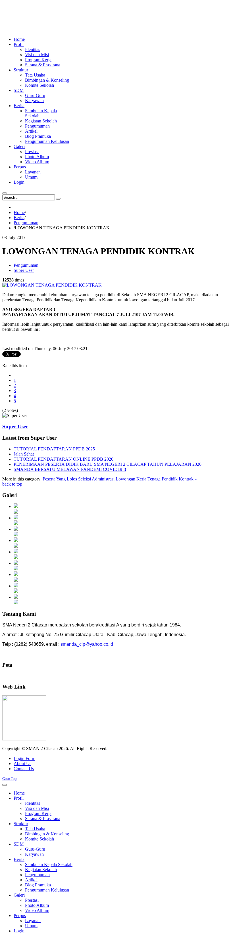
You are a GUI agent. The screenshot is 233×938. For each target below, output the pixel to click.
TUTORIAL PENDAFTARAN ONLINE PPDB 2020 (63, 459)
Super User (24, 270)
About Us (22, 763)
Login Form (24, 758)
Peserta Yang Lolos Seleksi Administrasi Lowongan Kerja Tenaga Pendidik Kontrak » (120, 479)
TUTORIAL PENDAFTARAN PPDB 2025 (54, 448)
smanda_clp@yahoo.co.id (87, 644)
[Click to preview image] (52, 285)
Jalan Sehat (24, 454)
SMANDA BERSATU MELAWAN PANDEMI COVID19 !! (70, 469)
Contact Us (24, 768)
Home (19, 212)
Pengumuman (26, 222)
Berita (19, 217)
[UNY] (24, 738)
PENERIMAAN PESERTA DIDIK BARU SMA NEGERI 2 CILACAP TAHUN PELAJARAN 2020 (107, 464)
